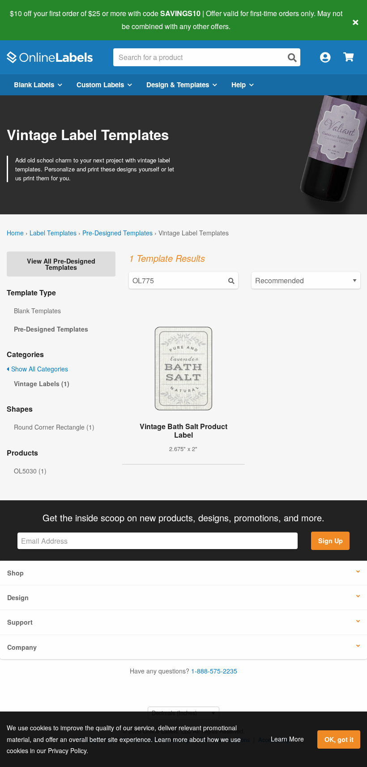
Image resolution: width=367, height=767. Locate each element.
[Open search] (292, 57)
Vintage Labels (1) (41, 383)
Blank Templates (37, 310)
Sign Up (330, 540)
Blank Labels (34, 84)
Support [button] (20, 622)
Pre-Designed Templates (117, 232)
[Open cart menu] (348, 57)
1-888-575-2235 (214, 670)
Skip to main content (32, 19)
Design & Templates (177, 84)
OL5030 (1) (30, 470)
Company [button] (22, 647)
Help (238, 84)
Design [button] (18, 597)
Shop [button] (15, 572)
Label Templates (53, 232)
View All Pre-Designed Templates (61, 264)
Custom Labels (100, 84)
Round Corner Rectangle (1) (54, 426)
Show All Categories (38, 368)
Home (15, 232)
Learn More (287, 738)
